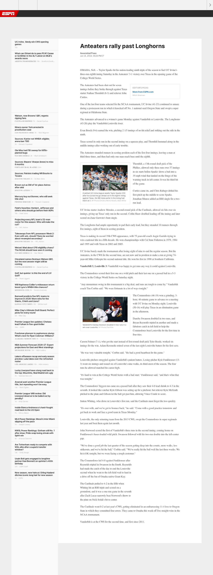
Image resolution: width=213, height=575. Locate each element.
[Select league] (9, 5)
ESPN (8, 13)
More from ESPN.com (143, 92)
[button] (203, 13)
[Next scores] (210, 5)
